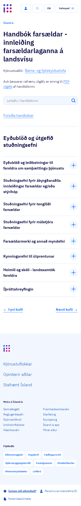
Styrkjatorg (50, 419)
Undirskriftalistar (14, 425)
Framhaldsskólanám (56, 409)
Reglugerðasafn (13, 414)
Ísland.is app (51, 425)
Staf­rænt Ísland (17, 385)
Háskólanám (11, 430)
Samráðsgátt (11, 409)
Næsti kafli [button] (64, 309)
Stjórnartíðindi (12, 419)
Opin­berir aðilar (17, 374)
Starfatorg (49, 414)
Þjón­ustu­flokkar (17, 364)
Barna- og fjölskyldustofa (45, 70)
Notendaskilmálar (19, 499)
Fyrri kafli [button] (15, 309)
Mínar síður (50, 430)
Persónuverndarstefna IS (61, 491)
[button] (26, 8)
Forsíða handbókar (18, 115)
